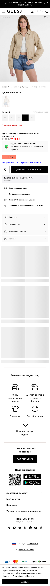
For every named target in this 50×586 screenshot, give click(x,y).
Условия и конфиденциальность (23, 511)
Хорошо (25, 582)
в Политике (30, 576)
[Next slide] (44, 4)
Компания (11, 505)
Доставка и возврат (16, 493)
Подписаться (25, 459)
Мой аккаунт (13, 499)
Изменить (32, 543)
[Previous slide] (6, 4)
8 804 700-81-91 (25, 519)
